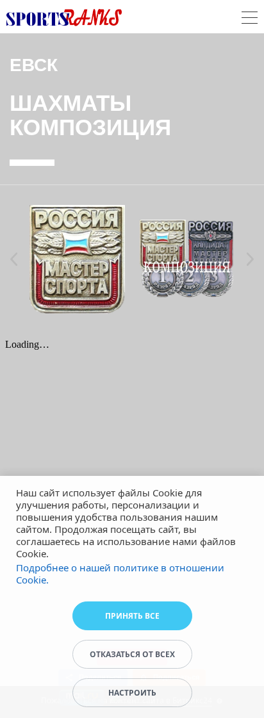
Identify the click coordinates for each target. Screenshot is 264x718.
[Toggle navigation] (250, 19)
